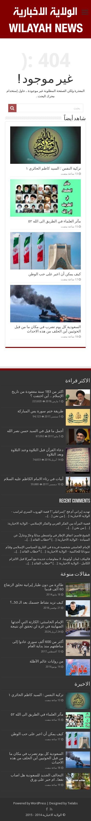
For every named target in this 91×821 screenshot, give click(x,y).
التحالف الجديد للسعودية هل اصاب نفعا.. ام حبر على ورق (37, 777)
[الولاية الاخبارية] (45, 11)
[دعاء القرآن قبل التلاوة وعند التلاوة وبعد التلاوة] (78, 461)
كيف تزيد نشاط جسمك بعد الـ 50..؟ (36, 602)
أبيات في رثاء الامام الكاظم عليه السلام (33, 479)
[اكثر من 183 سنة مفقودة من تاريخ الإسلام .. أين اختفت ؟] (78, 397)
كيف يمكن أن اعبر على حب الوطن (54, 274)
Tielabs (72, 803)
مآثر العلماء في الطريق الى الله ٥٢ (54, 221)
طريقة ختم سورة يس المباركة (40, 411)
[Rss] (51, 809)
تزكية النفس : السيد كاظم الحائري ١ (53, 168)
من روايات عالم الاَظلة (46, 661)
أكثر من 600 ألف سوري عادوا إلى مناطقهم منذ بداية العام (37, 644)
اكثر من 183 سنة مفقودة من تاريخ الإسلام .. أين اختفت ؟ (37, 393)
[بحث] (12, 108)
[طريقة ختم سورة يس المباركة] (78, 417)
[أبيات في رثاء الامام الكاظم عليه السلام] (78, 485)
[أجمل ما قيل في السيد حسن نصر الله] (78, 437)
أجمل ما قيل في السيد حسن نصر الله (35, 431)
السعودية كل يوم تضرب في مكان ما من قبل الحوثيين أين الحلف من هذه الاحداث (48, 329)
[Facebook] (46, 809)
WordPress (38, 803)
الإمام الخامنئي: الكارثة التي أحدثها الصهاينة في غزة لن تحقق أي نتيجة (36, 624)
